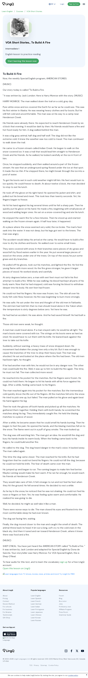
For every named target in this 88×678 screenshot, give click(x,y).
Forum (61, 596)
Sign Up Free (74, 4)
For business (7, 609)
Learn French (35, 601)
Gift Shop (6, 618)
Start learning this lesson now (22, 61)
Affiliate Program (65, 609)
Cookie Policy (53, 665)
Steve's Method (9, 604)
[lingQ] (8, 4)
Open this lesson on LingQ (16, 568)
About (5, 596)
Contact (6, 601)
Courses (19, 11)
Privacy (36, 665)
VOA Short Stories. (34, 11)
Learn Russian (36, 620)
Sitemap (43, 665)
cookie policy (73, 675)
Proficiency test (65, 607)
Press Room (63, 612)
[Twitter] (77, 651)
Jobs (61, 604)
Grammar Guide (65, 615)
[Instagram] (66, 651)
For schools (7, 607)
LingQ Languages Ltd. (22, 659)
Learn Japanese (37, 612)
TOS (30, 665)
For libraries (7, 612)
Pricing (5, 598)
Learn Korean (36, 618)
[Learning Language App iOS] (9, 634)
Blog (60, 598)
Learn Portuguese (37, 609)
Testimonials (7, 615)
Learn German (36, 604)
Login (62, 4)
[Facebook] (71, 651)
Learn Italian (35, 607)
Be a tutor (63, 601)
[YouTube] (82, 651)
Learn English (7, 11)
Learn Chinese (36, 615)
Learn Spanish (36, 598)
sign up (63, 561)
